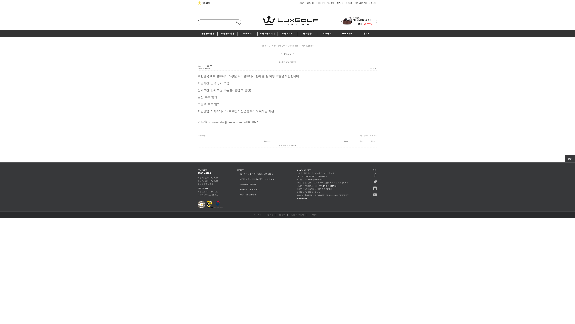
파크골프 (327, 33)
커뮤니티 (372, 3)
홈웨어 (366, 33)
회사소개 (257, 215)
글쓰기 (366, 135)
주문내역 (340, 3)
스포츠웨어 (347, 33)
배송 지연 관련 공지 (248, 195)
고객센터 (313, 215)
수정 (200, 135)
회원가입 (310, 3)
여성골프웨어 (227, 33)
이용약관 (269, 215)
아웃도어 (247, 33)
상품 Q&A (281, 46)
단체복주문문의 (294, 46)
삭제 (204, 135)
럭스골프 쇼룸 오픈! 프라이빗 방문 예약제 (256, 174)
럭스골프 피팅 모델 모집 (249, 189)
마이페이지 (320, 3)
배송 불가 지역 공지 (248, 184)
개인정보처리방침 (297, 215)
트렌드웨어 (287, 33)
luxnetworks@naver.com (313, 179)
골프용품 (307, 33)
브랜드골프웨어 (267, 33)
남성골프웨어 (207, 33)
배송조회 (349, 3)
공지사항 (271, 46)
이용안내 (281, 215)
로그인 (301, 3)
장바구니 (330, 3)
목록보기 (373, 135)
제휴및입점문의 (361, 3)
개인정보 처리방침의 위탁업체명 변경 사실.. (257, 179)
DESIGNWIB (302, 199)
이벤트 (263, 46)
